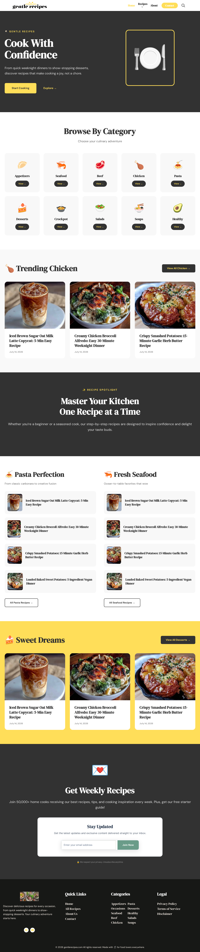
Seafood (116, 913)
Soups (132, 922)
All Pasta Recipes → (21, 602)
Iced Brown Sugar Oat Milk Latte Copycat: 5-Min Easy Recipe (31, 340)
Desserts (134, 908)
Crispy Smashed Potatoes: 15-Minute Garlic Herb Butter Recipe (164, 340)
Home (131, 5)
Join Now (128, 845)
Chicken (117, 922)
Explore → (50, 88)
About (154, 5)
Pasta (131, 904)
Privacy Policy (167, 904)
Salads (132, 918)
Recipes (142, 4)
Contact (169, 5)
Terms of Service (168, 909)
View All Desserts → (178, 640)
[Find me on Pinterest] (26, 930)
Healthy (133, 913)
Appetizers (118, 904)
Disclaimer (164, 914)
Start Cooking (20, 88)
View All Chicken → (178, 268)
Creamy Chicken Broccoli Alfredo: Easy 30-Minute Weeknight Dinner (95, 340)
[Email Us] (32, 930)
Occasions (118, 908)
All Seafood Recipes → (122, 602)
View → (22, 183)
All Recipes (73, 909)
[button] (183, 5)
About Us (71, 914)
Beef (114, 918)
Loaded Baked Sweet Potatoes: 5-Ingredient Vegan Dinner (59, 581)
